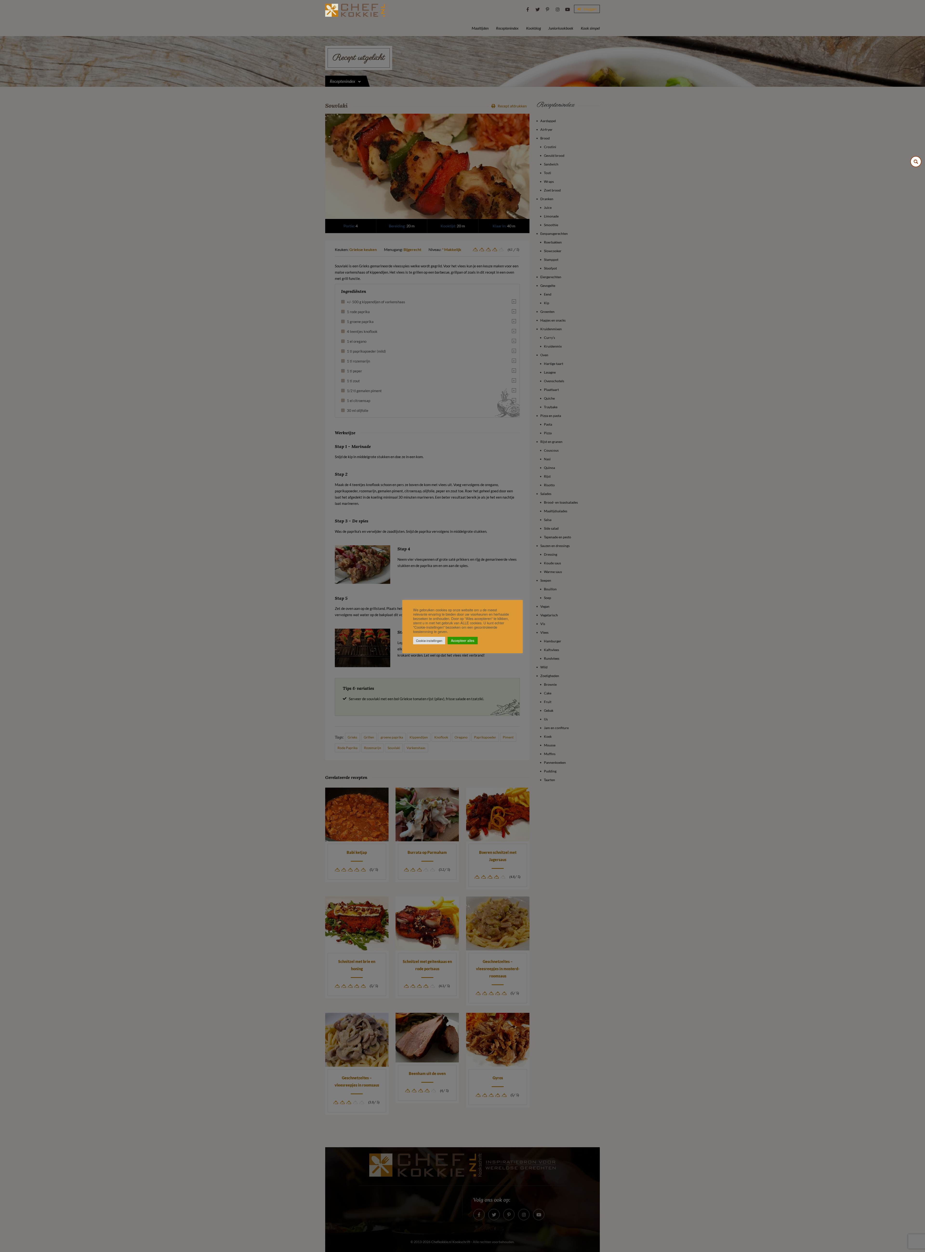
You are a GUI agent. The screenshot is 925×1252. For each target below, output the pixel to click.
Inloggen (589, 9)
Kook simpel (590, 28)
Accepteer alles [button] (462, 640)
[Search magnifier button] (915, 161)
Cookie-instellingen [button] (429, 640)
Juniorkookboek (560, 28)
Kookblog (533, 28)
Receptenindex (507, 28)
